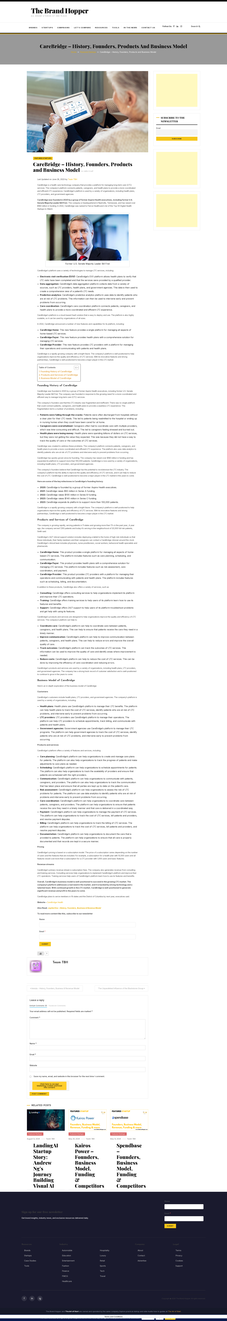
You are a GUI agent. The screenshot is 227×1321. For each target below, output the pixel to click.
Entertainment (68, 1260)
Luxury (103, 1255)
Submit (45, 944)
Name (33, 1043)
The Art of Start (174, 1311)
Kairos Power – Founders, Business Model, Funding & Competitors (89, 1165)
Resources (101, 28)
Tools (115, 28)
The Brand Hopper (59, 10)
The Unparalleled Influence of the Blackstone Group (120, 988)
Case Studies (30, 1260)
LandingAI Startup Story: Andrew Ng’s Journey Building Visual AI (45, 1165)
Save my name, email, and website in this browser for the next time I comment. (69, 1076)
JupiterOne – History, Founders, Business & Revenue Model (74, 908)
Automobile (67, 1250)
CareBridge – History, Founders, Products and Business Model (82, 167)
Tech (102, 1271)
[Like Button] (40, 953)
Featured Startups (42, 158)
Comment (35, 1017)
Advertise (142, 1260)
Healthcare (67, 1281)
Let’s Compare (82, 28)
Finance (65, 1271)
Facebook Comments (57, 1006)
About (140, 1250)
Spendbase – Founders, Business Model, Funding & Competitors (131, 1165)
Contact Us (148, 28)
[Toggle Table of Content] (75, 367)
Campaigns (63, 28)
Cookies (179, 1260)
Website (33, 1065)
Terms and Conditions (113, 1317)
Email (33, 1054)
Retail (102, 1260)
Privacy (179, 1255)
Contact (141, 1255)
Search (194, 26)
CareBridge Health (55, 902)
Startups (47, 28)
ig (40, 1298)
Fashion (65, 1266)
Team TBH (72, 179)
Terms (178, 1250)
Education (66, 1255)
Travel (102, 1276)
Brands (33, 28)
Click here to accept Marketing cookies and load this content (49, 1086)
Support (179, 1266)
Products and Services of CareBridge (59, 375)
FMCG (65, 1276)
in (32, 1298)
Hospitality (104, 1250)
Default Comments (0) (38, 1006)
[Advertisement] (176, 90)
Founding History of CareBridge (56, 371)
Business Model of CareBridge (56, 378)
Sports (103, 1266)
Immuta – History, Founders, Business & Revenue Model (55, 988)
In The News (130, 28)
